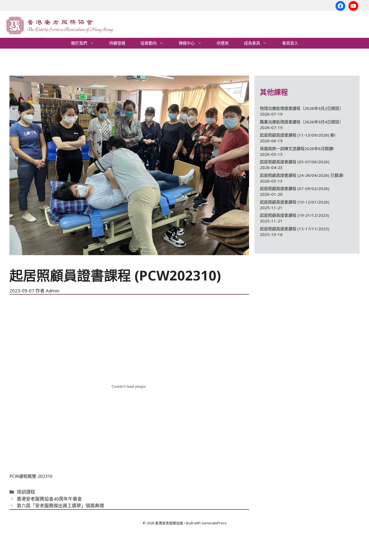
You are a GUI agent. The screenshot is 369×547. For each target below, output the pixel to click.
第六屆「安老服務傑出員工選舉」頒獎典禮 (60, 505)
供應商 (223, 43)
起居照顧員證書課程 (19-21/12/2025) (294, 215)
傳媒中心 (187, 43)
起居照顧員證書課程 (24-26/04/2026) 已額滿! (301, 175)
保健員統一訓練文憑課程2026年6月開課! (297, 148)
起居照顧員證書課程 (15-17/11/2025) (294, 228)
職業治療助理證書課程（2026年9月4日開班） (301, 121)
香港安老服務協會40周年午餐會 (49, 499)
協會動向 (148, 43)
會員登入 (290, 43)
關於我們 (79, 43)
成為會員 (252, 43)
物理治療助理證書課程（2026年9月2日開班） (301, 108)
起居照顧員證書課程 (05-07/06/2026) (294, 161)
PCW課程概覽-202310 (30, 476)
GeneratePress (214, 523)
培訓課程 (26, 492)
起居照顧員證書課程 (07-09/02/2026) (294, 188)
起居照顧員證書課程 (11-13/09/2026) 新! (297, 135)
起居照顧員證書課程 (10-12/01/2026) (294, 202)
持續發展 (117, 43)
